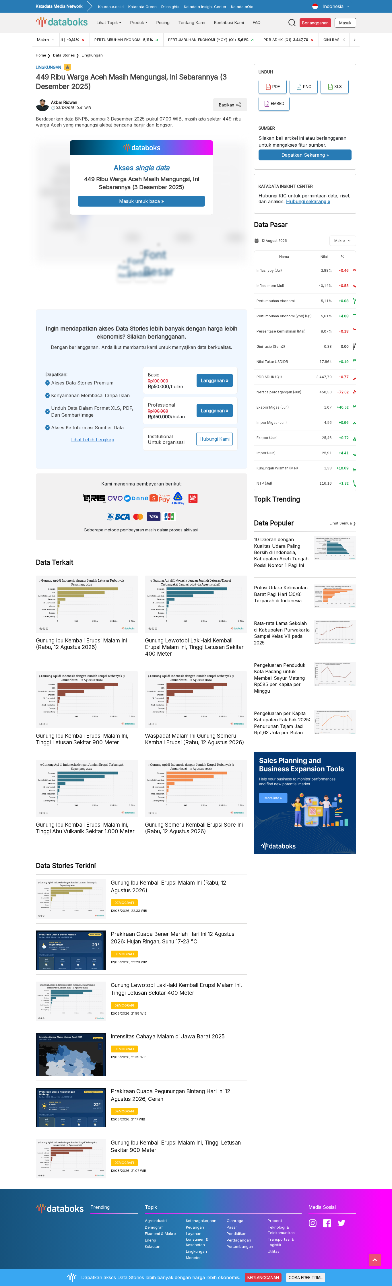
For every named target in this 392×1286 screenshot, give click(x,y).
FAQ (257, 22)
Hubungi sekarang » (308, 201)
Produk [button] (137, 22)
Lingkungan (92, 55)
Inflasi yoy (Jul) (269, 270)
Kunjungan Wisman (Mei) (277, 468)
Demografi (124, 903)
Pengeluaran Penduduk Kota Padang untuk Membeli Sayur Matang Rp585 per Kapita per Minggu (279, 678)
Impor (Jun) (266, 453)
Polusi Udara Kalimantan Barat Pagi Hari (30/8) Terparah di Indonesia (281, 594)
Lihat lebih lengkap (92, 439)
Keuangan (195, 1227)
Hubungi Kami (214, 439)
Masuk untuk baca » (141, 201)
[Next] (354, 39)
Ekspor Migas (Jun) (273, 407)
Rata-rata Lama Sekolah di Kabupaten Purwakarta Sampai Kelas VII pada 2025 (282, 632)
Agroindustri (156, 1220)
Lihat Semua (341, 523)
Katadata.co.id (111, 6)
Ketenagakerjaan (201, 1220)
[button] (331, 6)
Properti (275, 1220)
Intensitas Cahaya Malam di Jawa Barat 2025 (168, 1036)
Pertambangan (240, 1246)
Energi (150, 1240)
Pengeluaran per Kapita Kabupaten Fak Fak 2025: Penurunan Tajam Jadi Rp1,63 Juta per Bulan (282, 722)
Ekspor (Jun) (267, 438)
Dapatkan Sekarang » (305, 155)
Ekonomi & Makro (160, 1233)
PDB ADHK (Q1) (269, 377)
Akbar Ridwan (64, 102)
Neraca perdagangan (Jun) (279, 392)
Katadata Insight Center (205, 6)
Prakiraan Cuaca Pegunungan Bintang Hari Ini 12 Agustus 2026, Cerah (170, 1095)
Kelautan (152, 1246)
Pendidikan (237, 1233)
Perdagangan (239, 1240)
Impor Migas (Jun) (272, 422)
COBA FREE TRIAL (306, 1277)
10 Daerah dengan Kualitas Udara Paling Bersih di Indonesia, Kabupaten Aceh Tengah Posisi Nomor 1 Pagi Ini (281, 552)
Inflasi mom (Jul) (270, 285)
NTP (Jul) (264, 483)
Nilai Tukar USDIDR (272, 362)
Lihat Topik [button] (107, 22)
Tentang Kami (191, 22)
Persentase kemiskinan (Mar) (281, 331)
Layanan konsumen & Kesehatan (197, 1239)
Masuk (345, 22)
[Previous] (344, 39)
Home (41, 55)
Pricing (163, 22)
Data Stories (64, 55)
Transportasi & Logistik (281, 1242)
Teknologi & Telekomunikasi (282, 1230)
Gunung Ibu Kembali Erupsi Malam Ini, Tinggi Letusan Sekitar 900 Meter (176, 1146)
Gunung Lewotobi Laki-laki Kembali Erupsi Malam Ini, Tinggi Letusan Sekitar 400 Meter (176, 989)
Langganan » (214, 380)
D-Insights (170, 6)
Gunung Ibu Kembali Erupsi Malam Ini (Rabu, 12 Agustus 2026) (168, 886)
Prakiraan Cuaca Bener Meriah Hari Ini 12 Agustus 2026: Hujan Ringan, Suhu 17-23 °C (172, 938)
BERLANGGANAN (263, 1277)
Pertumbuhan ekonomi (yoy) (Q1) (284, 316)
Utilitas (274, 1251)
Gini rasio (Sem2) (271, 346)
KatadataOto (242, 6)
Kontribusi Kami (229, 22)
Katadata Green (142, 6)
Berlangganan (315, 22)
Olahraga (235, 1220)
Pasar (232, 1227)
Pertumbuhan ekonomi (276, 301)
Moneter (193, 1257)
